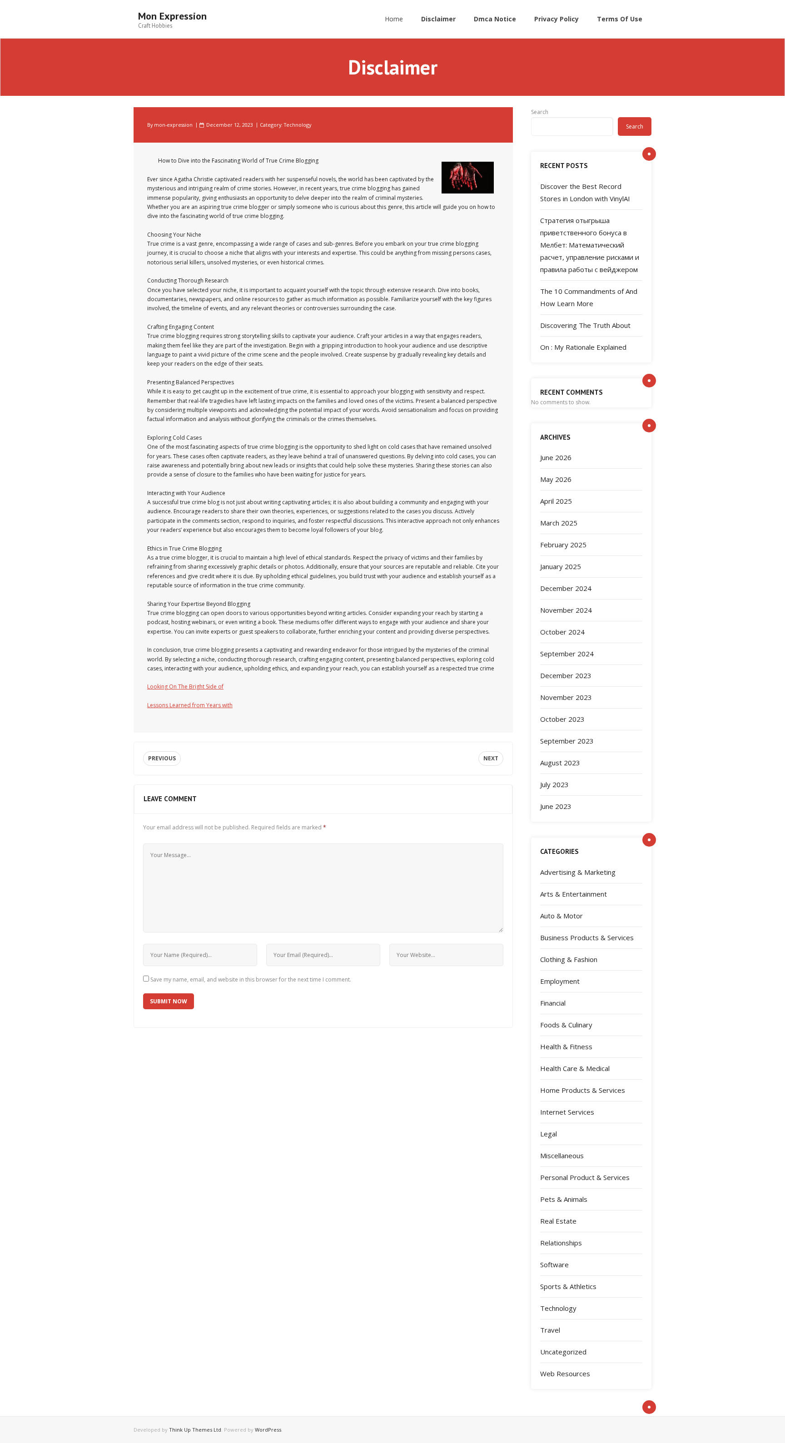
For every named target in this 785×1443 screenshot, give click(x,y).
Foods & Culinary (566, 1024)
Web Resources (565, 1373)
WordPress (268, 1429)
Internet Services (567, 1111)
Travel (550, 1329)
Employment (560, 981)
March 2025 (558, 522)
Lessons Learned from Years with (190, 705)
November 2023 (566, 697)
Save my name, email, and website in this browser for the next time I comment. (250, 979)
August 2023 (560, 762)
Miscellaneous (562, 1155)
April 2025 (556, 501)
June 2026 (555, 457)
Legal (548, 1133)
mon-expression (173, 124)
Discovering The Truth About (585, 325)
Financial (553, 1002)
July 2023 (554, 784)
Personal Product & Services (585, 1177)
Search (539, 112)
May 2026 (555, 479)
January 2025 (560, 566)
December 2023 (565, 675)
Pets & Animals (563, 1199)
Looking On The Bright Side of (185, 686)
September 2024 (567, 653)
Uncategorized (563, 1351)
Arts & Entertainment (573, 893)
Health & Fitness (566, 1046)
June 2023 (555, 806)
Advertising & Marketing (578, 872)
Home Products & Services (582, 1090)
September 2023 (567, 740)
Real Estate (558, 1220)
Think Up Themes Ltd (195, 1429)
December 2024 (565, 588)
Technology (297, 124)
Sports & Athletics (568, 1286)
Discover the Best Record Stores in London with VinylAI (585, 192)
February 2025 (563, 544)
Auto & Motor (561, 915)
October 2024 (562, 631)
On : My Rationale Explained (583, 347)
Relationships (561, 1242)
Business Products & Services (587, 937)
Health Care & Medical (575, 1068)
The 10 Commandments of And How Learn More (588, 297)
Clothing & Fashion (568, 959)
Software (554, 1264)
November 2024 (566, 610)
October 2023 (562, 719)
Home (394, 19)
